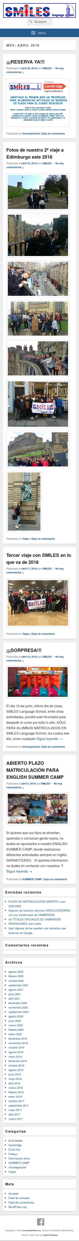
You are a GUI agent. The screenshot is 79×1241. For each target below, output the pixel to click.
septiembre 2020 (18, 1012)
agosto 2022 (15, 972)
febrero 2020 (16, 1030)
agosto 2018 (15, 1070)
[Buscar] (30, 21)
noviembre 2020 (18, 1007)
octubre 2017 (16, 1101)
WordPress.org (17, 1207)
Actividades (15, 1141)
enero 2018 (15, 1096)
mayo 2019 (15, 1056)
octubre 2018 (16, 1065)
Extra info (14, 1149)
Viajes (25, 539)
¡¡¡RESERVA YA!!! (25, 61)
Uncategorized (31, 133)
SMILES (47, 68)
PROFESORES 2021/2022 (24, 924)
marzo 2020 (15, 1025)
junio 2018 (14, 1074)
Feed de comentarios (21, 1202)
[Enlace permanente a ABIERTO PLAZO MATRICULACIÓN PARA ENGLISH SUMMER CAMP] (37, 827)
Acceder (13, 1193)
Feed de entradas (19, 1198)
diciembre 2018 (17, 1061)
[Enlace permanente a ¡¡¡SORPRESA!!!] (37, 700)
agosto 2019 (15, 1052)
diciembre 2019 (17, 1038)
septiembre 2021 (18, 985)
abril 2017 (14, 1114)
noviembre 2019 (18, 1043)
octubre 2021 (16, 981)
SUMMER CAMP (32, 879)
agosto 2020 (15, 1016)
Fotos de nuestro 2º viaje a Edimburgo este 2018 (35, 153)
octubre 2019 (16, 1047)
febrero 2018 (16, 1092)
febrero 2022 (16, 976)
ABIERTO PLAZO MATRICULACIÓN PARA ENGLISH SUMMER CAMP (35, 770)
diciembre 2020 (17, 1003)
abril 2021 (14, 998)
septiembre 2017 (18, 1105)
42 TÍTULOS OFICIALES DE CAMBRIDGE (34, 919)
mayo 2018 (15, 1079)
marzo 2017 (15, 1119)
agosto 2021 (15, 990)
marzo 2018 (15, 1088)
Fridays (12, 1154)
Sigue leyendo (49, 738)
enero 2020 (15, 1034)
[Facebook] (40, 1222)
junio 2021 (14, 994)
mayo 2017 (15, 1110)
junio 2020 (14, 1021)
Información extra (19, 1158)
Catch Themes (50, 1235)
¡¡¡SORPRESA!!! (24, 650)
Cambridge (14, 1145)
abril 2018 (14, 1083)
